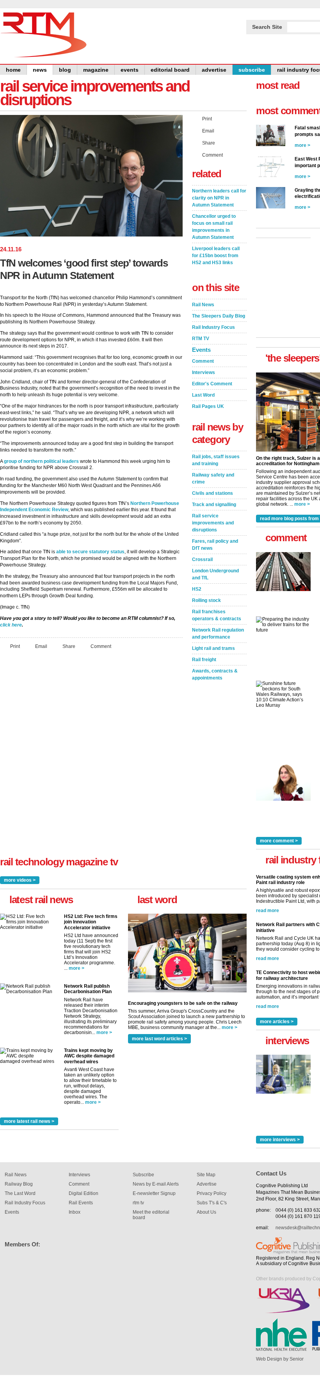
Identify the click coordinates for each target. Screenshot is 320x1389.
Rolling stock (206, 600)
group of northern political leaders (41, 461)
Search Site (267, 27)
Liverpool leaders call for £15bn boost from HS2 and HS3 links (216, 255)
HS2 (196, 589)
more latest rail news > (29, 1121)
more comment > (279, 841)
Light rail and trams (213, 648)
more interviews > (280, 1139)
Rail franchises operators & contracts (216, 615)
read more (267, 910)
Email (41, 646)
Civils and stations (212, 493)
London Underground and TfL (215, 574)
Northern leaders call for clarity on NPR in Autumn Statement (219, 198)
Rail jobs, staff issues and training (216, 460)
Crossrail (202, 559)
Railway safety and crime (213, 478)
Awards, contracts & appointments (215, 674)
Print (15, 646)
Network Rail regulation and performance (218, 633)
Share (68, 646)
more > (76, 968)
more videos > (20, 880)
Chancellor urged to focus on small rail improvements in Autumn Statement (214, 227)
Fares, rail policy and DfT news (215, 544)
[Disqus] (91, 758)
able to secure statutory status (90, 551)
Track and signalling (214, 504)
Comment (101, 646)
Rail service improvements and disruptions (213, 523)
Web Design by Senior (280, 1359)
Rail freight (204, 659)
